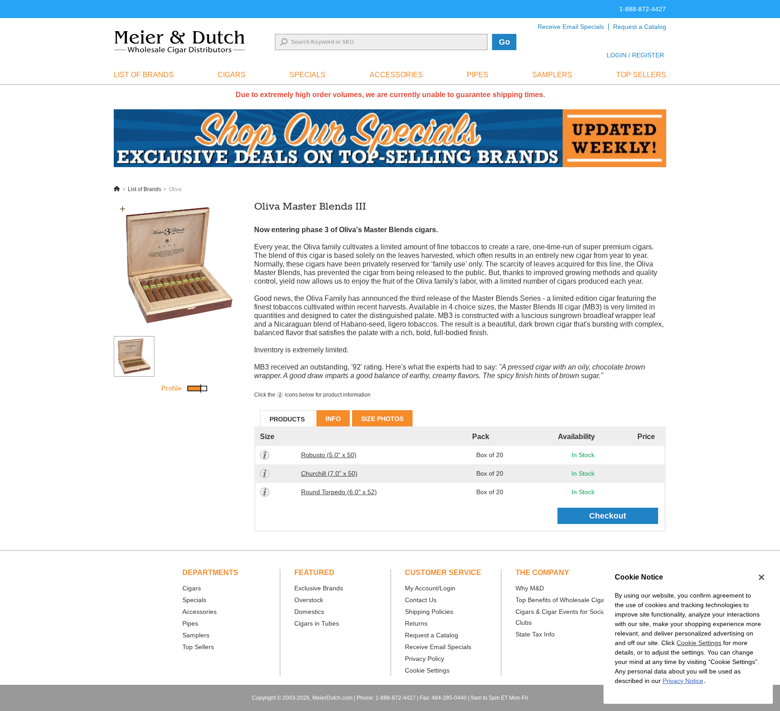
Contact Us (420, 599)
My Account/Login (430, 588)
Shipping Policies (429, 611)
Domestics (309, 611)
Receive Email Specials (571, 26)
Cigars (191, 588)
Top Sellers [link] (641, 75)
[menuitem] (144, 75)
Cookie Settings (699, 642)
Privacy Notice (683, 680)
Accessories (199, 611)
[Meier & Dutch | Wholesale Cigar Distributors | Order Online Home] (180, 42)
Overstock (308, 599)
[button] (122, 209)
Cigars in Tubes (316, 623)
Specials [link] (307, 75)
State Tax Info (535, 634)
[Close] (761, 577)
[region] (688, 634)
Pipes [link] (477, 75)
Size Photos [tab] (382, 418)
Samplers (195, 635)
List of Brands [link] (144, 75)
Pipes (190, 623)
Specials (194, 599)
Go (504, 42)
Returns (416, 623)
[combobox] (381, 42)
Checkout (607, 515)
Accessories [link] (396, 75)
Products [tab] (287, 419)
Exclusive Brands (318, 588)
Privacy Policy (424, 658)
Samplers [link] (552, 75)
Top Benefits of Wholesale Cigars (562, 599)
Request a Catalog (639, 26)
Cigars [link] (232, 75)
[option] (179, 265)
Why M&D (529, 588)
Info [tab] (333, 418)
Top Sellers (198, 646)
